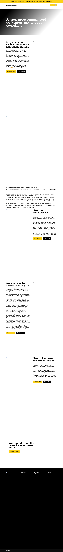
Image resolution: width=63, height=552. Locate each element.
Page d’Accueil (23, 472)
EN (56, 8)
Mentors (37, 4)
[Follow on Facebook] (29, 543)
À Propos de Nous (22, 4)
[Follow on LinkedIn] (34, 543)
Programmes (30, 4)
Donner (49, 472)
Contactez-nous (51, 473)
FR (56, 4)
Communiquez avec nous (14, 451)
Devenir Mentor (37, 475)
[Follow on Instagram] (31, 543)
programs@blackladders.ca (11, 67)
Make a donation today (47, 1)
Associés (41, 4)
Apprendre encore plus (11, 71)
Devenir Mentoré (37, 476)
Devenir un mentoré (37, 238)
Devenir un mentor (21, 71)
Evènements (46, 4)
